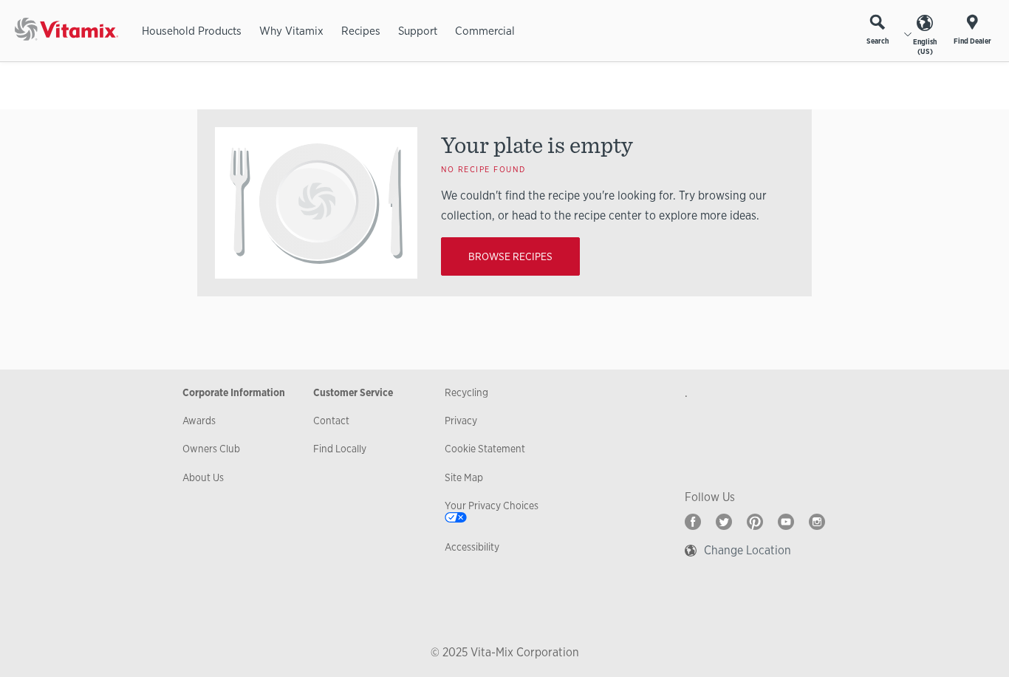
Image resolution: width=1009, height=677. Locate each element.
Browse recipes (510, 256)
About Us (203, 477)
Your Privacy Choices (491, 505)
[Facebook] (693, 522)
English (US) (925, 46)
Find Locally (339, 448)
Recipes (360, 30)
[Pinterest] (755, 522)
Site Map (464, 477)
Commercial (485, 30)
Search (877, 41)
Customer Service (353, 392)
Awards (199, 420)
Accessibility (472, 547)
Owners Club (211, 448)
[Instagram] (817, 522)
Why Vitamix (291, 30)
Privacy (461, 420)
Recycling (466, 392)
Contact (331, 420)
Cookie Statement (485, 448)
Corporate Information (233, 392)
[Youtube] (786, 522)
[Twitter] (724, 522)
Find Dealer (972, 41)
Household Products (192, 30)
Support (417, 30)
